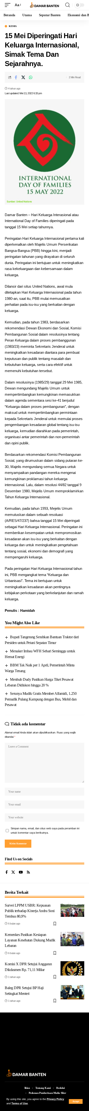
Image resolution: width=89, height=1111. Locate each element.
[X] (13, 872)
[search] (67, 5)
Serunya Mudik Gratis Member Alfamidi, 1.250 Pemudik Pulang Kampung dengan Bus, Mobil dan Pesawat (40, 699)
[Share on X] (23, 77)
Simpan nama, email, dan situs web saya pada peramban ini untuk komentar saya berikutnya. (45, 830)
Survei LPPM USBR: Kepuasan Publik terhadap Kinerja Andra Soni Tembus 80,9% (30, 910)
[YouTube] (20, 872)
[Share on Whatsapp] (30, 77)
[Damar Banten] (45, 5)
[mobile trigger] (9, 5)
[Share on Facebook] (16, 77)
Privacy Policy (55, 1099)
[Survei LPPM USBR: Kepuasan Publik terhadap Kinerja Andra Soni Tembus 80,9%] (72, 910)
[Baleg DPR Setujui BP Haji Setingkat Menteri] (72, 992)
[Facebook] (6, 872)
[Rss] (28, 872)
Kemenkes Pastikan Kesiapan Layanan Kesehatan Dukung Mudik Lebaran (30, 940)
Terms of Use (19, 1103)
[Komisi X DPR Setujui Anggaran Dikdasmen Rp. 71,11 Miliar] (72, 968)
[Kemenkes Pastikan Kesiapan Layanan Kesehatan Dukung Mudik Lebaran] (72, 939)
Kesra (13, 26)
